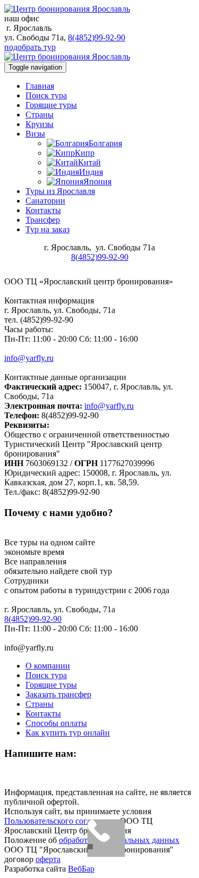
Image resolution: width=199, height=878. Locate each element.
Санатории (45, 200)
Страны (39, 114)
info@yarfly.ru (29, 357)
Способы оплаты (56, 723)
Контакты (43, 210)
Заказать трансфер (58, 694)
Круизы (39, 124)
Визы (35, 133)
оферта (48, 859)
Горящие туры (51, 104)
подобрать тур (30, 47)
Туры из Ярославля (60, 191)
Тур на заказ (47, 229)
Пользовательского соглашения (61, 820)
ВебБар (81, 868)
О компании (47, 665)
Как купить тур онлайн (67, 732)
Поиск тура (46, 95)
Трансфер (42, 219)
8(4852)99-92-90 (96, 37)
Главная (39, 85)
